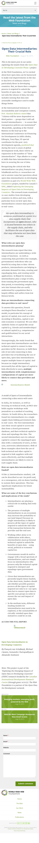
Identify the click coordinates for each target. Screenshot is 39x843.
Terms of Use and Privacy (19, 830)
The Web (19, 803)
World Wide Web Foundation (12, 793)
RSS (18, 823)
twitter (24, 823)
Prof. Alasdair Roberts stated (14, 114)
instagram (26, 823)
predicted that (27, 145)
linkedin (29, 823)
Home (4, 33)
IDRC (4, 187)
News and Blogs (13, 33)
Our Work (19, 808)
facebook (21, 823)
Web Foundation (12, 56)
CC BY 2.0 (19, 43)
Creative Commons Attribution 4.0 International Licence (20, 828)
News (19, 812)
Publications (19, 817)
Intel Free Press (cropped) (9, 43)
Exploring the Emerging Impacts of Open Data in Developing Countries (18, 189)
